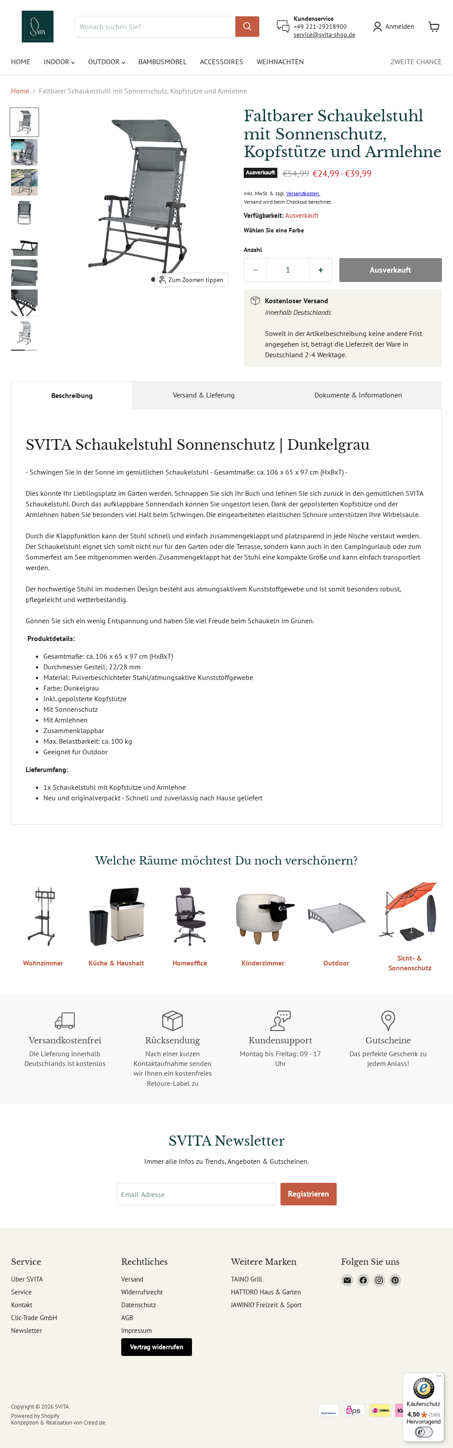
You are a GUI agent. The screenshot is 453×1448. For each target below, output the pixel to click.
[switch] (424, 1432)
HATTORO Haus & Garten (266, 1292)
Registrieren (308, 1194)
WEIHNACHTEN (280, 61)
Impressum (136, 1330)
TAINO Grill (246, 1279)
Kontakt (21, 1305)
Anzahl (253, 249)
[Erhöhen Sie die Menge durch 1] (321, 270)
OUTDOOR (105, 61)
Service (21, 1292)
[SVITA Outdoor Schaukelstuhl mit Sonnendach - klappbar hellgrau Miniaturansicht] (24, 333)
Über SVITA (27, 1279)
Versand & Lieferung (204, 394)
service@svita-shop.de (324, 35)
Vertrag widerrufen (156, 1347)
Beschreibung (72, 395)
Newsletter (26, 1330)
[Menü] (439, 1378)
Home (20, 91)
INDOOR (57, 61)
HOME (21, 61)
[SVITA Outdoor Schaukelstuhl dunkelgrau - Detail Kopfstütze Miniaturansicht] (24, 273)
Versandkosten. (303, 193)
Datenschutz (138, 1305)
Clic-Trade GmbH (34, 1317)
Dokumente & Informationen (358, 394)
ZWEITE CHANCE (416, 61)
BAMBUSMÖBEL (162, 61)
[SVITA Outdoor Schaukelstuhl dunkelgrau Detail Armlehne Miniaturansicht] (24, 242)
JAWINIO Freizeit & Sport (266, 1305)
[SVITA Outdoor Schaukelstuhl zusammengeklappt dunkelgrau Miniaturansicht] (24, 212)
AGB (127, 1317)
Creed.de (94, 1422)
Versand (132, 1279)
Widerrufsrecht (142, 1292)
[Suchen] (247, 26)
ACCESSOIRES (221, 61)
